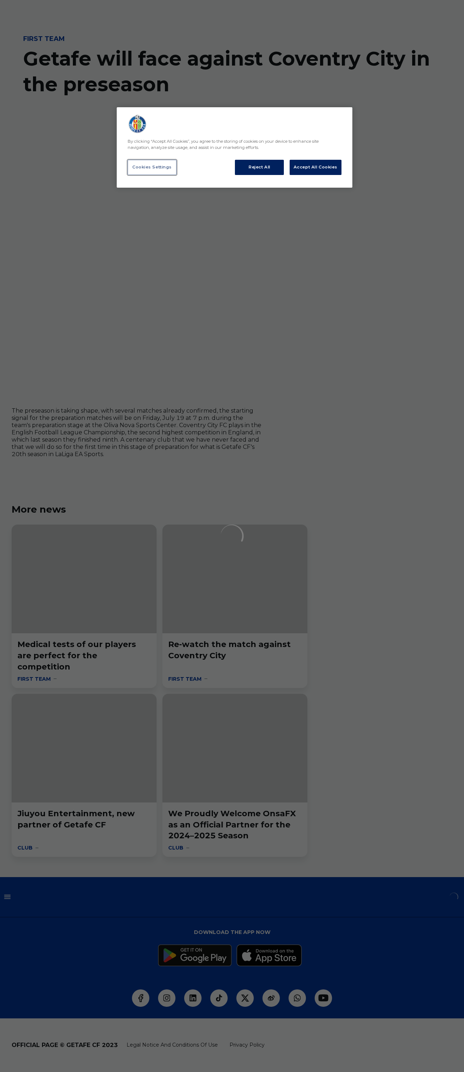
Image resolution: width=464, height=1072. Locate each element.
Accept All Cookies (315, 167)
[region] (234, 147)
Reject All (259, 167)
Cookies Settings (152, 167)
